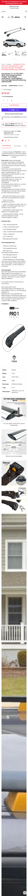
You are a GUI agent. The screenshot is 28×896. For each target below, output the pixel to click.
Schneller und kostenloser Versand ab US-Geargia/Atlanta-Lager (14, 2)
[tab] (6, 146)
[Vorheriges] (2, 36)
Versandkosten (9, 96)
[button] (25, 17)
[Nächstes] (25, 36)
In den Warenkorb (14, 105)
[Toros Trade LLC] (13, 17)
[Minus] (3, 100)
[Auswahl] (12, 100)
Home (3, 64)
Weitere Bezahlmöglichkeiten (14, 114)
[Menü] (2, 17)
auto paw (4, 85)
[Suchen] (26, 11)
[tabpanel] (14, 257)
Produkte (8, 64)
